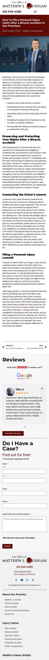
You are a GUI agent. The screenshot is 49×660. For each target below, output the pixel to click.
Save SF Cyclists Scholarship (17, 610)
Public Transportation (14, 646)
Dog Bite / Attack (12, 635)
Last (3, 476)
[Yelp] (33, 580)
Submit (7, 546)
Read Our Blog (11, 607)
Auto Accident (10, 628)
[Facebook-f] (16, 580)
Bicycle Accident (11, 632)
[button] (35, 12)
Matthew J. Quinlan (13, 600)
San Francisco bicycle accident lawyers (18, 307)
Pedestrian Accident (13, 643)
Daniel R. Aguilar (12, 603)
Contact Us (9, 614)
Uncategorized (37, 31)
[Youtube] (21, 580)
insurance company (17, 202)
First (3, 467)
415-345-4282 (11, 11)
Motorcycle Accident (13, 639)
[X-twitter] (27, 580)
